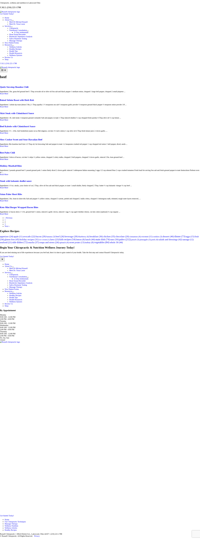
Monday (3, 315)
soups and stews (49, 242)
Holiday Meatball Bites (11, 166)
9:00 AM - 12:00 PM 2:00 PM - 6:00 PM (7, 318)
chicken (109, 236)
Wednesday (4, 325)
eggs (190, 236)
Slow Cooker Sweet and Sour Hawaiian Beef (21, 139)
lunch (90, 239)
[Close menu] (2, 259)
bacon (41, 236)
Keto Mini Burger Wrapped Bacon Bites (19, 207)
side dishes (20, 242)
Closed (2, 340)
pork (154, 239)
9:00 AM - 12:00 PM (7, 323)
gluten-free (11, 239)
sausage (188, 239)
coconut (146, 236)
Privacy (37, 536)
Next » (7, 226)
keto (54, 239)
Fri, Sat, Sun (4, 338)
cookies (157, 236)
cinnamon (135, 236)
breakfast (96, 236)
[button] (100, 14)
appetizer (6, 236)
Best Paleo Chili (7, 152)
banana (50, 236)
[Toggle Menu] (13, 20)
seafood (6, 242)
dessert (168, 236)
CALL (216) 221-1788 (8, 63)
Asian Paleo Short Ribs (11, 194)
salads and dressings (170, 239)
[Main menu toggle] (3, 70)
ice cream (44, 240)
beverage (71, 236)
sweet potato (76, 242)
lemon (80, 239)
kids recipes (67, 239)
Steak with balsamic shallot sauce (15, 181)
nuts (114, 239)
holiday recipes (29, 239)
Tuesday (3, 321)
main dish (102, 239)
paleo (125, 239)
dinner (179, 236)
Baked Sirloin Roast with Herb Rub (17, 100)
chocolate (122, 236)
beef (60, 236)
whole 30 (116, 242)
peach (135, 239)
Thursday (3, 332)
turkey (89, 242)
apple (18, 236)
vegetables (101, 242)
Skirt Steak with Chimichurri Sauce (17, 113)
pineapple (145, 239)
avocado (29, 236)
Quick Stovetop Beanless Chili (14, 87)
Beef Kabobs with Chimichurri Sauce (17, 126)
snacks (33, 242)
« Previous (8, 218)
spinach (64, 242)
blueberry (83, 236)
